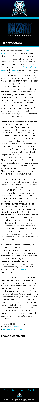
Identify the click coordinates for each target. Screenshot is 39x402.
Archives (21, 390)
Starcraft (14, 70)
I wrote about (20, 269)
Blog (13, 390)
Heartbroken (12, 43)
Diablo (3, 70)
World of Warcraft (30, 67)
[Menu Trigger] (36, 3)
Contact (31, 390)
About (6, 390)
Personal (16, 326)
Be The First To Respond (13, 329)
